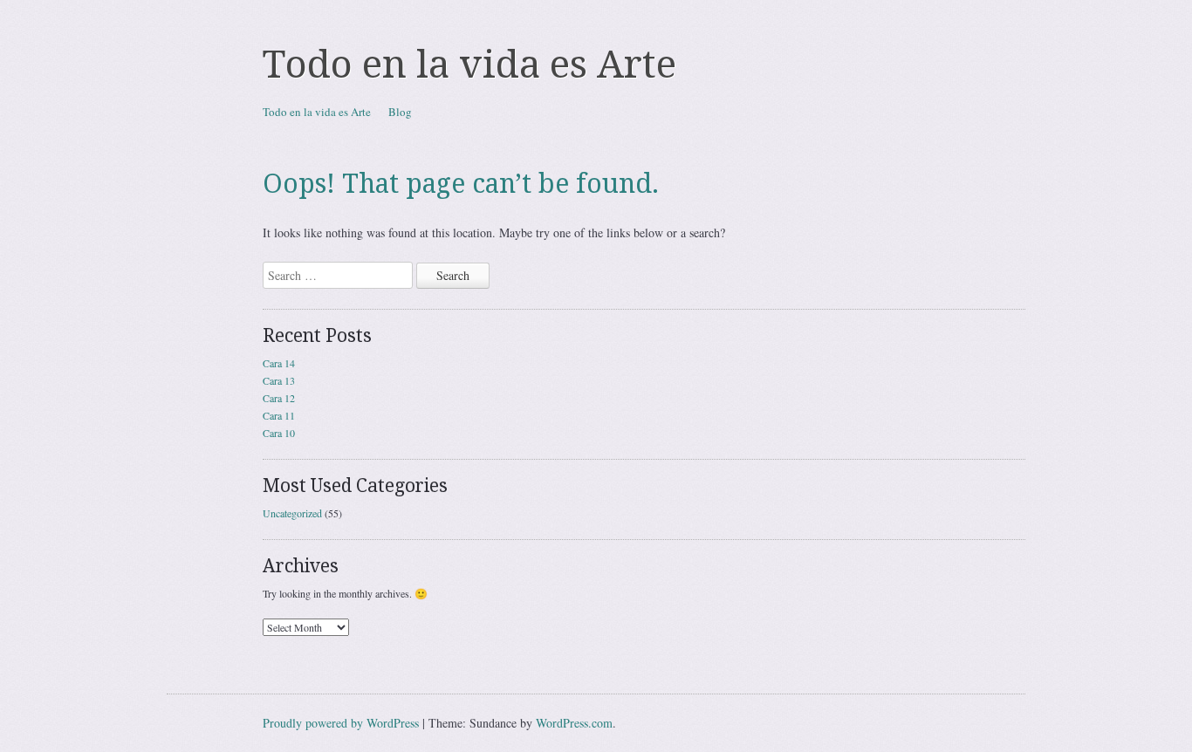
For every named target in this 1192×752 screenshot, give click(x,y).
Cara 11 (279, 415)
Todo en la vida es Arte (469, 64)
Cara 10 (279, 433)
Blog (400, 112)
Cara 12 (279, 398)
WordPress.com (574, 722)
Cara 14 (279, 363)
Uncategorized (292, 513)
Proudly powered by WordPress (341, 722)
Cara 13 (279, 380)
